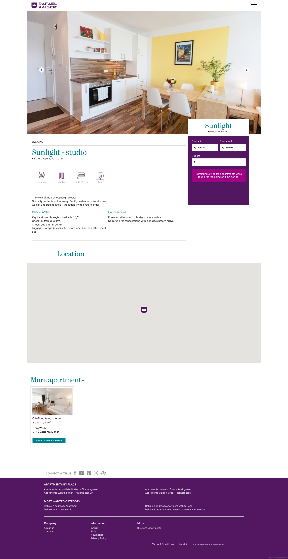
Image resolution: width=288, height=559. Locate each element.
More (140, 523)
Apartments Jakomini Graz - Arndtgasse (168, 489)
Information (98, 523)
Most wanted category (62, 501)
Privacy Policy (99, 538)
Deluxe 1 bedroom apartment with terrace (168, 505)
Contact (48, 531)
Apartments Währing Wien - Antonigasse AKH (69, 492)
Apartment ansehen (49, 440)
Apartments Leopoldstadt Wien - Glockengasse (71, 489)
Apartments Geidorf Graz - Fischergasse (168, 492)
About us (49, 527)
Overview (37, 141)
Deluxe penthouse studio (58, 509)
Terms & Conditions (163, 544)
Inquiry (94, 527)
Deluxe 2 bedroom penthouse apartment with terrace (175, 509)
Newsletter (97, 534)
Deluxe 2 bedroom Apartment (61, 505)
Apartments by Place (60, 484)
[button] (144, 310)
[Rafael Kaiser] (45, 6)
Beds (77, 182)
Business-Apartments (149, 527)
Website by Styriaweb (278, 558)
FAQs (93, 531)
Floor (99, 182)
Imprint (183, 544)
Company (50, 523)
